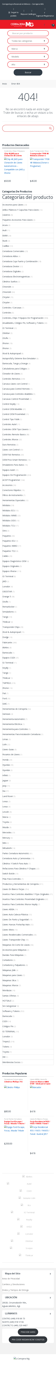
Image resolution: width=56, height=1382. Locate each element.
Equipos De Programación (14, 475)
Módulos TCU (8, 525)
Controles (6, 312)
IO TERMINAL (8, 1031)
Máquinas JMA (9, 970)
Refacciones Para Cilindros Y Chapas (19, 868)
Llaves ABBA (8, 909)
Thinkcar (6, 621)
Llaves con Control (10, 449)
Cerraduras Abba (10, 256)
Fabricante (7, 642)
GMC (4, 703)
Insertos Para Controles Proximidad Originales (23, 899)
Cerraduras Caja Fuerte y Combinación (20, 261)
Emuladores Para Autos (13, 464)
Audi (31, 151)
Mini (4, 843)
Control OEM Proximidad (13, 414)
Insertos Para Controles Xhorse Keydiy (19, 904)
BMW (5, 235)
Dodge (5, 637)
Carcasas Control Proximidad (15, 399)
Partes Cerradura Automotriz (15, 853)
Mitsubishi (7, 848)
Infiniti (5, 775)
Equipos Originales (10, 566)
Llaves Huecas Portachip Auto (16, 924)
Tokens (5, 1046)
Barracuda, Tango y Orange (15, 363)
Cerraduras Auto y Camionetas (16, 858)
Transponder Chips (41, 151)
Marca (5, 817)
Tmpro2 (6, 1041)
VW (3, 1057)
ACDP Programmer (11, 480)
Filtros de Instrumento (12, 495)
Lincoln (5, 811)
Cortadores (7, 960)
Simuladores (8, 611)
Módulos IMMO (9, 515)
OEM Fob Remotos (11, 454)
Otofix (5, 338)
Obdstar (6, 333)
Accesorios (7, 485)
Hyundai (6, 765)
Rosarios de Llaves (11, 754)
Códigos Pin (7, 1026)
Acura (5, 225)
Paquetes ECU (8, 540)
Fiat (4, 693)
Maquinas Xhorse (10, 985)
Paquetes (6, 535)
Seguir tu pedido (14, 14)
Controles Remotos (11, 378)
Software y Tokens (11, 1011)
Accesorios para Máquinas (14, 949)
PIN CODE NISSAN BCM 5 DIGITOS (28, 1339)
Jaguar (5, 780)
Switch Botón (8, 873)
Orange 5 (6, 596)
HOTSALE (6, 1000)
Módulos (6, 505)
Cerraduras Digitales (11, 271)
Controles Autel (9, 424)
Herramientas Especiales (13, 500)
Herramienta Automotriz (13, 719)
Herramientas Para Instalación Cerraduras (21, 734)
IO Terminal (7, 328)
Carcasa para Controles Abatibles (17, 394)
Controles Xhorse (10, 439)
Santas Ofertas (9, 995)
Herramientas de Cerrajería (14, 709)
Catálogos (32, 14)
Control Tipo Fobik (10, 419)
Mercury (6, 837)
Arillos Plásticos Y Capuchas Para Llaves (20, 209)
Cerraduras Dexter (10, 266)
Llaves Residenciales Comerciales (17, 934)
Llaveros (6, 214)
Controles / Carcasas (11, 307)
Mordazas (7, 990)
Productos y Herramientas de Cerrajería (20, 884)
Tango (5, 616)
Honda (5, 759)
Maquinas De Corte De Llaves (16, 944)
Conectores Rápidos (11, 490)
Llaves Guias (8, 749)
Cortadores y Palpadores (13, 965)
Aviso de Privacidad (11, 1278)
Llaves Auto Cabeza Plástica (15, 914)
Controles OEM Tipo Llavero (15, 429)
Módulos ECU (8, 510)
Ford (4, 698)
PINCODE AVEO (28, 1332)
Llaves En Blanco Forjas (13, 889)
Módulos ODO (9, 520)
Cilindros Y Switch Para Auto (15, 863)
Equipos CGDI (8, 657)
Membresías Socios (11, 1062)
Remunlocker (8, 606)
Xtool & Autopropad (11, 353)
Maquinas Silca (9, 980)
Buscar (28, 72)
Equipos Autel (8, 470)
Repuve (24, 14)
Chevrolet (6, 286)
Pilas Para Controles (11, 878)
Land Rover (7, 796)
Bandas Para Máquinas (13, 955)
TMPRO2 (6, 683)
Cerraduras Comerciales (13, 251)
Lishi (4, 744)
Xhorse (5, 343)
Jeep (4, 785)
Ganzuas (6, 714)
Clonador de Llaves (11, 373)
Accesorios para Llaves (12, 204)
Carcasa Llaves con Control (14, 383)
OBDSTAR (7, 591)
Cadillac (5, 246)
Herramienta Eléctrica (12, 724)
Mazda (5, 827)
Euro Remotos (9, 444)
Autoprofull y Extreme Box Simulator (19, 358)
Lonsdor (6, 586)
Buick (4, 240)
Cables (5, 556)
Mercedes (6, 832)
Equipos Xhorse (9, 571)
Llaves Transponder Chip (13, 939)
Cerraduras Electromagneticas (16, 276)
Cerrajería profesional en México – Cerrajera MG (23, 4)
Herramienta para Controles (15, 729)
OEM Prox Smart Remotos (14, 459)
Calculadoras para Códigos (14, 368)
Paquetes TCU (9, 551)
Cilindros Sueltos (10, 281)
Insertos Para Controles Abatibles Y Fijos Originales (25, 894)
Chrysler (6, 297)
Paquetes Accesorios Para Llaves (17, 219)
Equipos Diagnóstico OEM (14, 561)
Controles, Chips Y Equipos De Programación (14, 152)
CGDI (4, 1021)
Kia (3, 791)
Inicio (4, 83)
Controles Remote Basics (14, 434)
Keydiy (5, 667)
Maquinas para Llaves (12, 975)
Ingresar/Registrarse (45, 15)
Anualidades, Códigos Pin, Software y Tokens (23, 323)
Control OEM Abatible (12, 409)
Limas (5, 739)
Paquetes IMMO (9, 545)
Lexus (5, 801)
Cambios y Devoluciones (13, 1284)
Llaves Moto (8, 929)
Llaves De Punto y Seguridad (15, 919)
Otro (4, 530)
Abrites (5, 647)
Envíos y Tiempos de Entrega (15, 1290)
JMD (4, 581)
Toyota (5, 822)
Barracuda (7, 652)
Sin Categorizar (9, 1006)
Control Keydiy (9, 404)
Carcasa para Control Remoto (16, 388)
